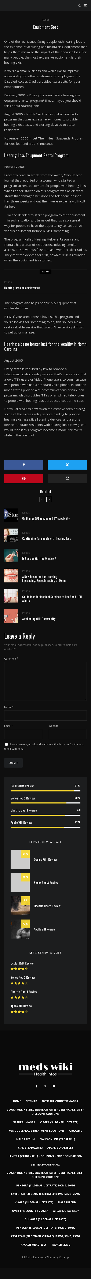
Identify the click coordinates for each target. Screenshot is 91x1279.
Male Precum (25, 1139)
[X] (45, 1086)
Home (17, 1101)
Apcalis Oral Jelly (60, 1147)
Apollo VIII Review (21, 822)
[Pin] (23, 478)
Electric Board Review (24, 810)
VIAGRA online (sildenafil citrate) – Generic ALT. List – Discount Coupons (45, 1112)
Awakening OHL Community (38, 618)
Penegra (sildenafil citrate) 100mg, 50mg (45, 1185)
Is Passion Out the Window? (39, 558)
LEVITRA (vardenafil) (45, 1164)
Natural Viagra (24, 1122)
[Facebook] (37, 1086)
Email (8, 726)
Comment (11, 658)
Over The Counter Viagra (60, 1101)
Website (53, 726)
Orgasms (75, 1131)
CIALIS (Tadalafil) (30, 1147)
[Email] (67, 478)
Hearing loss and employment (22, 288)
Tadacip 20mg (60, 1244)
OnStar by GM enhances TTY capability (46, 518)
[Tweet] (67, 465)
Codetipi (64, 1257)
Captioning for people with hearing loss (46, 538)
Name (9, 707)
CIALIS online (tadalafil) (57, 1139)
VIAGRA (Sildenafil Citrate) (59, 1122)
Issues (45, 19)
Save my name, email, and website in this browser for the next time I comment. (44, 746)
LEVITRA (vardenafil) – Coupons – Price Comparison (45, 1156)
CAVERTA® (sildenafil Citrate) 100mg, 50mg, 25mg (45, 1194)
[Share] (23, 465)
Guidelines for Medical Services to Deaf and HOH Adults (52, 598)
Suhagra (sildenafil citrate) (45, 1219)
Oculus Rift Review (22, 785)
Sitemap (31, 1101)
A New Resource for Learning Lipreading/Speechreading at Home (44, 578)
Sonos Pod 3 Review (23, 798)
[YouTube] (54, 1086)
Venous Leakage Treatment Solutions (36, 1131)
